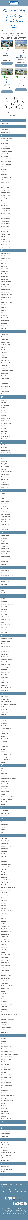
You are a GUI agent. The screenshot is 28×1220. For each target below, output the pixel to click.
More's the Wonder (6, 688)
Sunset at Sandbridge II (7, 1019)
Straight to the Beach (7, 1004)
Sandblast (4, 861)
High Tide (3, 564)
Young (3, 1172)
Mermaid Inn (4, 662)
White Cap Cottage (6, 1155)
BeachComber (5, 292)
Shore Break (4, 957)
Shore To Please (5, 962)
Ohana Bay (4, 752)
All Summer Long (6, 180)
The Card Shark (5, 1049)
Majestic (3, 649)
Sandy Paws (4, 885)
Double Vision (5, 421)
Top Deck (3, 1098)
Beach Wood (4, 287)
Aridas (3, 203)
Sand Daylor (4, 849)
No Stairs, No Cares (6, 707)
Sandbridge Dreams (6, 867)
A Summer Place (5, 156)
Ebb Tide (3, 445)
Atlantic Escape (5, 213)
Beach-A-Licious (5, 289)
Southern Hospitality (6, 986)
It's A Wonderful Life (7, 575)
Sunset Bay (4, 1022)
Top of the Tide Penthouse (8, 1101)
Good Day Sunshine (6, 509)
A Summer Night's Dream (8, 154)
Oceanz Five (4, 746)
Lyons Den (4, 632)
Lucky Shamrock (5, 625)
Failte (2, 459)
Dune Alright (4, 434)
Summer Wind (5, 1012)
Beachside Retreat (6, 297)
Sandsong (4, 877)
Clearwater (4, 358)
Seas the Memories (6, 931)
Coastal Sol (4, 365)
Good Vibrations (5, 514)
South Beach (4, 983)
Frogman (3, 482)
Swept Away (4, 1032)
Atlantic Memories (6, 216)
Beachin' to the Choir (6, 295)
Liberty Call (4, 612)
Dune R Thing (4, 439)
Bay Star (3, 263)
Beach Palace (5, 279)
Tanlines (3, 1041)
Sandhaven (4, 874)
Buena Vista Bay (5, 326)
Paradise (3, 776)
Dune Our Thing (5, 436)
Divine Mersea (5, 405)
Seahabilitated (5, 926)
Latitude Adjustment (7, 604)
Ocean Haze (4, 734)
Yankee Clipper (5, 1166)
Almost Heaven (5, 182)
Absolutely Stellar (6, 161)
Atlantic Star (4, 231)
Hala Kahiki (4, 538)
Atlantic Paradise (5, 218)
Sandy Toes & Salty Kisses (8, 887)
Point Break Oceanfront (7, 797)
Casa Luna (4, 352)
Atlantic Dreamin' (5, 211)
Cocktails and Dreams (7, 371)
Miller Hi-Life (4, 677)
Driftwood (4, 428)
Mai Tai (3, 644)
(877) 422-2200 (10, 1191)
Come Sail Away (5, 378)
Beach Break (4, 269)
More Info (7, 63)
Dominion (3, 415)
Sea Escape (4, 895)
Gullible (3, 527)
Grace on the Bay (5, 517)
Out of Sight (4, 757)
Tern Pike (3, 1044)
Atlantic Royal (5, 226)
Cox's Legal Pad (5, 386)
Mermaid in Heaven (6, 659)
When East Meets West (8, 1153)
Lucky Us (3, 630)
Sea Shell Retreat (6, 911)
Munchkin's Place (5, 690)
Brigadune (4, 323)
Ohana (3, 749)
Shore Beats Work (6, 955)
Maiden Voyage (5, 646)
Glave (2, 498)
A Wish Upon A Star (6, 159)
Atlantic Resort (5, 221)
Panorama (4, 773)
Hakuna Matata (5, 536)
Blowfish (3, 305)
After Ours (4, 169)
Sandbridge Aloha (6, 864)
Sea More (4, 906)
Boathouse (4, 315)
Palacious (3, 771)
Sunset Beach (5, 1025)
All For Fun (4, 174)
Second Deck (4, 937)
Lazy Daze (4, 607)
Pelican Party (4, 784)
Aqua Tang (4, 198)
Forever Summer (5, 477)
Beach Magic (4, 276)
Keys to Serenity (5, 593)
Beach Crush (4, 271)
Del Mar (3, 403)
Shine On (3, 944)
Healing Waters (5, 551)
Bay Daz (3, 261)
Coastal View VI (5, 368)
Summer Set (4, 1009)
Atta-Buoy (4, 239)
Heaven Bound (5, 554)
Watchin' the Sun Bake (7, 1145)
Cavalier (3, 355)
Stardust (3, 996)
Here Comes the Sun (6, 556)
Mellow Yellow (5, 657)
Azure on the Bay (6, 247)
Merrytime (4, 670)
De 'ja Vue (4, 400)
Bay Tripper (4, 266)
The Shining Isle (5, 1067)
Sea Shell (3, 908)
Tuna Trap (3, 1116)
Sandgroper (4, 872)
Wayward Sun (5, 1150)
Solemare (3, 973)
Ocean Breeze (5, 726)
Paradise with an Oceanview (8, 779)
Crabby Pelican (5, 391)
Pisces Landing (5, 791)
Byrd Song (4, 328)
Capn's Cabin (4, 334)
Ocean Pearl (4, 736)
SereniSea (4, 939)
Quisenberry (4, 816)
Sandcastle (4, 869)
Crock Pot (4, 394)
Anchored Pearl (5, 195)
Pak (2, 768)
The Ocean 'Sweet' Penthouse (9, 1054)
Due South (4, 431)
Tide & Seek (4, 1093)
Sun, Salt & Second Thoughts (9, 1014)
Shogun (3, 952)
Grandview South (5, 519)
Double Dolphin (5, 418)
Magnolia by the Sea (6, 638)
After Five (4, 167)
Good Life (4, 511)
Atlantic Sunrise (5, 234)
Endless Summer (5, 450)
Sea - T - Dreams (6, 890)
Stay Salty (4, 1001)
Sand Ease (4, 851)
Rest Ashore (4, 824)
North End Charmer (6, 712)
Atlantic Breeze (5, 208)
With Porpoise (5, 1160)
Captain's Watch (5, 345)
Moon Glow (4, 683)
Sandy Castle (4, 882)
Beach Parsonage (6, 282)
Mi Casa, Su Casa (5, 672)
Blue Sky (3, 313)
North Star (4, 715)
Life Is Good (4, 614)
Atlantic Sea (4, 229)
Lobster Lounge (5, 619)
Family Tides (4, 464)
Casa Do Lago (5, 350)
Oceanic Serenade (6, 744)
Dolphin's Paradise (6, 413)
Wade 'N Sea (4, 1142)
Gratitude (3, 522)
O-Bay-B (3, 721)
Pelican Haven (5, 781)
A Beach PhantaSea (6, 138)
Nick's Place (4, 696)
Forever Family (5, 474)
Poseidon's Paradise (6, 799)
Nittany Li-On (5, 699)
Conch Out (4, 381)
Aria (2, 200)
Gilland (3, 496)
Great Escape (5, 524)
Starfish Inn (4, 999)
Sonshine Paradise (6, 975)
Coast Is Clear (5, 360)
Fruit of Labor (4, 485)
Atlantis (3, 237)
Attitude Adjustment (7, 242)
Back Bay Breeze (5, 253)
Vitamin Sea (4, 1136)
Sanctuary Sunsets (6, 846)
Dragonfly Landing (6, 423)
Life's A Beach (5, 617)
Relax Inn (3, 822)
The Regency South (6, 1059)
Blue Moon (4, 310)
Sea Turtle (4, 916)
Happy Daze (4, 543)
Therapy (3, 1088)
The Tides (4, 1080)
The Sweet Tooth (6, 1077)
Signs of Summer (5, 965)
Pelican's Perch (5, 786)
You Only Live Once (6, 1169)
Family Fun (4, 461)
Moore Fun (4, 685)
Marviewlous (4, 654)
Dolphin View (4, 410)
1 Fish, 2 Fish (4, 123)
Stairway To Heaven (6, 994)
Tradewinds (4, 1106)
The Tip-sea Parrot (6, 1083)
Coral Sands (4, 383)
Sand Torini (4, 856)
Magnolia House (5, 641)
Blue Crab (4, 307)
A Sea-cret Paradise (6, 151)
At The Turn (4, 206)
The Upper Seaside (6, 1085)
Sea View (3, 918)
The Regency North (6, 1057)
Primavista (4, 804)
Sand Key (3, 854)
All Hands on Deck (6, 177)
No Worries (4, 709)
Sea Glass (4, 900)
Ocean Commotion (6, 728)
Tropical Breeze (5, 1114)
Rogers (3, 832)
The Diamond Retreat (7, 1051)
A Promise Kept (5, 149)
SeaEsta (3, 921)
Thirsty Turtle (4, 1090)
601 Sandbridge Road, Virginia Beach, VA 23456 (14, 1189)
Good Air (3, 506)
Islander (3, 573)
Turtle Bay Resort (6, 1119)
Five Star (3, 469)
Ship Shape (4, 950)
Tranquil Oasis (5, 1108)
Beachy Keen (4, 300)
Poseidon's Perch (6, 802)
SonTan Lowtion (5, 978)
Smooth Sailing (5, 970)
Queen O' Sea (5, 813)
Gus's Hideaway (5, 530)
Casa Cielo (4, 347)
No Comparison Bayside (7, 702)
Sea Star (3, 913)
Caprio (3, 337)
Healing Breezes (5, 549)
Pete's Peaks (5, 789)
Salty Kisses (4, 843)
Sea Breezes (4, 893)
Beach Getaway (5, 274)
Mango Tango (5, 651)
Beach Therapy (5, 284)
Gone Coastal (4, 504)
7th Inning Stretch (6, 132)
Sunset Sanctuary (6, 1027)
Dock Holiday (4, 408)
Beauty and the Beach (7, 302)
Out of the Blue (5, 759)
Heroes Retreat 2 (6, 559)
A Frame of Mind (5, 146)
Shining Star (4, 947)
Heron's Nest (4, 561)
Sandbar (3, 859)
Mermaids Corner (5, 664)
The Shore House (6, 1070)
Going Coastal (5, 501)
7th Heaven (4, 130)
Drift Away (4, 426)
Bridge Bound (5, 320)
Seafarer (3, 924)
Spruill (3, 991)
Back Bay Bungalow (6, 256)
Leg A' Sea (4, 609)
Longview (4, 622)
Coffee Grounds (5, 376)
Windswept (4, 1158)
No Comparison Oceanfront (8, 704)
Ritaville (3, 830)
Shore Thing (4, 960)
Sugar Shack (4, 1007)
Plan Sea (3, 794)
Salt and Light (5, 841)
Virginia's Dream (5, 1134)
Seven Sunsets (5, 942)
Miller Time (4, 680)
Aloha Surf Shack (5, 187)
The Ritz (3, 1062)
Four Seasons (5, 479)
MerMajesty (4, 667)
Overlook (3, 762)
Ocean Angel (4, 723)
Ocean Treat (4, 739)
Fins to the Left (5, 466)
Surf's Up (3, 1030)
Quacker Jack (4, 810)
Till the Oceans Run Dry (7, 1095)
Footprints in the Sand (7, 472)
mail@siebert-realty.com (16, 1193)
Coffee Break (4, 373)
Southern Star (5, 988)
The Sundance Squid (6, 1075)
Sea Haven (4, 903)
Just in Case (4, 584)
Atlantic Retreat (5, 224)
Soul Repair (4, 981)
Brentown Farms (5, 318)
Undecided (4, 1125)
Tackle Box (4, 1038)
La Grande (4, 601)
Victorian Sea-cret (6, 1131)
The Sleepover (5, 1072)
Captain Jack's (5, 339)
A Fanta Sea (4, 143)
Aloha (2, 185)
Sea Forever (4, 898)
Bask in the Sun (5, 258)
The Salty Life (5, 1064)
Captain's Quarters (6, 342)
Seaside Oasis (5, 934)
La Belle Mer (4, 599)
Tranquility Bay (5, 1111)
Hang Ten (3, 541)
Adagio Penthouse (6, 164)
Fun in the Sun (5, 487)
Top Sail (3, 1103)
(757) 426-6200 (22, 1191)
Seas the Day (5, 929)
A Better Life (4, 141)
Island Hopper (5, 570)
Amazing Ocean (5, 193)
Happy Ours (4, 546)
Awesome (4, 244)
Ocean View (4, 741)
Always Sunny (5, 190)
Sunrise (3, 1017)
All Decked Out (5, 172)
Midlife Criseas (5, 675)
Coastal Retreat (5, 363)
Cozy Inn (3, 389)
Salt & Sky (4, 838)
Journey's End (5, 581)
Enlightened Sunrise (6, 453)
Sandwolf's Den (5, 880)
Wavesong (4, 1147)
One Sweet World (6, 754)
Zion (2, 1178)
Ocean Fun (4, 731)
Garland (3, 493)
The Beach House (6, 1046)
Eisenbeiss (4, 447)
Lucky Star (4, 627)
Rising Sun (4, 827)
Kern (2, 590)
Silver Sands (4, 968)
